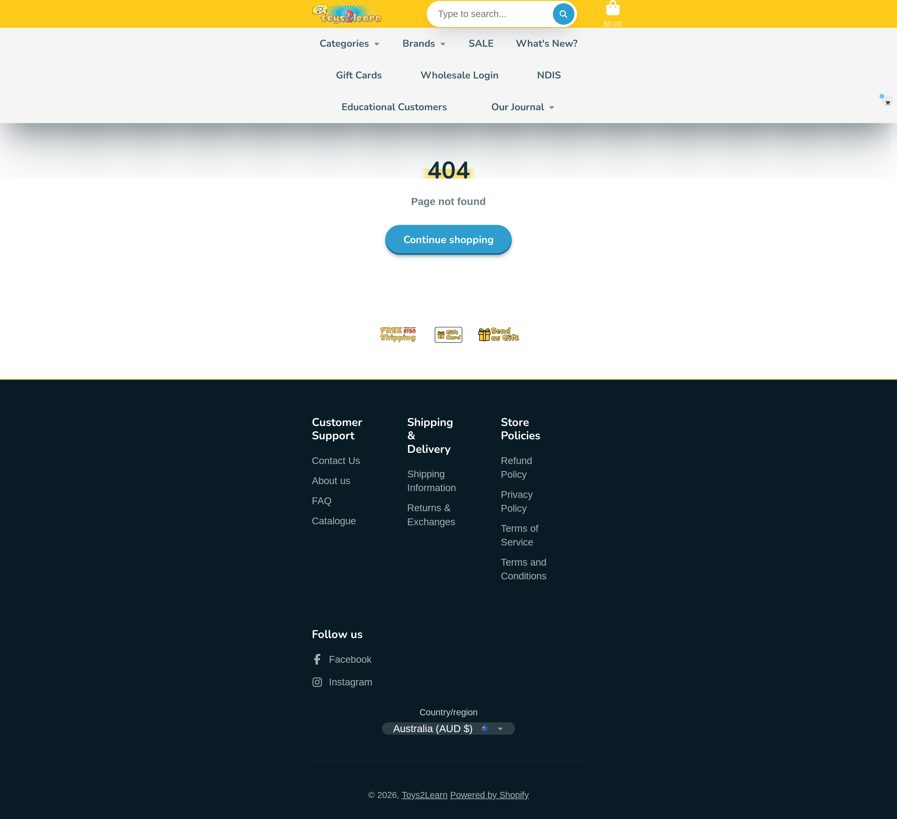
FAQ (322, 500)
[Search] (563, 14)
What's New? (546, 43)
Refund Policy (516, 467)
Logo (347, 14)
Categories (344, 43)
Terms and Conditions (524, 569)
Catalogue (334, 520)
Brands (418, 43)
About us (331, 480)
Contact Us (336, 460)
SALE (481, 43)
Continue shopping (448, 240)
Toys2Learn (425, 795)
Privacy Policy (517, 501)
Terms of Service (519, 535)
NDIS (549, 75)
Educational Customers (394, 107)
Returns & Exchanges (431, 514)
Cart (613, 14)
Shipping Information (431, 480)
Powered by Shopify (489, 795)
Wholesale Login (459, 75)
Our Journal (517, 107)
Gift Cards (359, 75)
